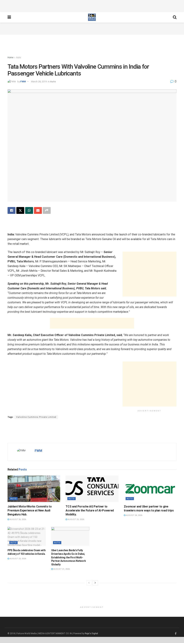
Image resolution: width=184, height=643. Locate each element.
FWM (23, 81)
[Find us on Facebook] (175, 633)
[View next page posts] (95, 582)
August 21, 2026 (61, 569)
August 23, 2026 (17, 558)
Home (10, 57)
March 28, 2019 (39, 81)
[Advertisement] (92, 5)
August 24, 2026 (133, 515)
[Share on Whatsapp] (29, 210)
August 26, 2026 (17, 519)
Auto (18, 57)
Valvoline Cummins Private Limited (36, 417)
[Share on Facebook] (11, 210)
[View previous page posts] (89, 582)
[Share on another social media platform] (47, 210)
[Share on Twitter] (20, 210)
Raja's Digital (91, 633)
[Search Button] (174, 17)
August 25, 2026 (75, 519)
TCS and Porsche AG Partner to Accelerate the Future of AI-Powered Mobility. (90, 510)
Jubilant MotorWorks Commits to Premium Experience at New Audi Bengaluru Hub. (30, 510)
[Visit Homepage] (92, 17)
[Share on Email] (38, 210)
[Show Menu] (9, 17)
